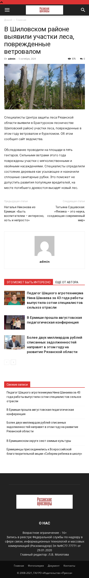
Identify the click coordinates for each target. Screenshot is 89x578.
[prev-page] (6, 362)
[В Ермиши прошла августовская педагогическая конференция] (14, 322)
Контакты (69, 565)
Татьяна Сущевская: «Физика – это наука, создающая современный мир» (66, 213)
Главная (21, 20)
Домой (8, 20)
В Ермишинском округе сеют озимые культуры (39, 440)
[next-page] (13, 362)
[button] (7, 10)
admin (11, 58)
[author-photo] (44, 256)
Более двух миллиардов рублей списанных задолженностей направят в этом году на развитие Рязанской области (42, 427)
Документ (54, 565)
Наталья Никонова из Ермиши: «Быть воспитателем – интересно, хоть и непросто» (24, 213)
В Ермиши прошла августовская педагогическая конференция (40, 412)
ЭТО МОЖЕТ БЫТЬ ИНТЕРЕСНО (29, 282)
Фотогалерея (36, 565)
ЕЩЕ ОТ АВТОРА (66, 282)
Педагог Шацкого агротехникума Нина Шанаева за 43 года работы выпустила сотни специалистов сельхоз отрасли (44, 397)
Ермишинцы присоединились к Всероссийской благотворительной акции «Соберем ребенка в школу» (44, 451)
